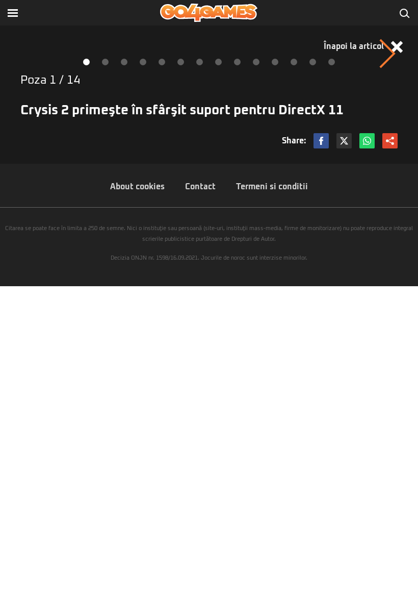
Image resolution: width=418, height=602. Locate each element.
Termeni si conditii (272, 187)
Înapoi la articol (355, 46)
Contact (200, 187)
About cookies (137, 187)
